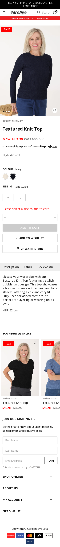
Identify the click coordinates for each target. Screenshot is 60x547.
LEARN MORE (30, 6)
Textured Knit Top (15, 403)
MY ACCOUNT (12, 500)
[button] (3, 111)
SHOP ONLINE (13, 477)
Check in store (31, 248)
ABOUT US (10, 488)
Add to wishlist (31, 238)
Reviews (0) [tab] (45, 267)
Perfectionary (9, 398)
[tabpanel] (30, 293)
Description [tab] (11, 267)
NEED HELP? (12, 511)
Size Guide (22, 186)
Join (51, 460)
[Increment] (55, 217)
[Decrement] (5, 217)
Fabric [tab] (28, 267)
